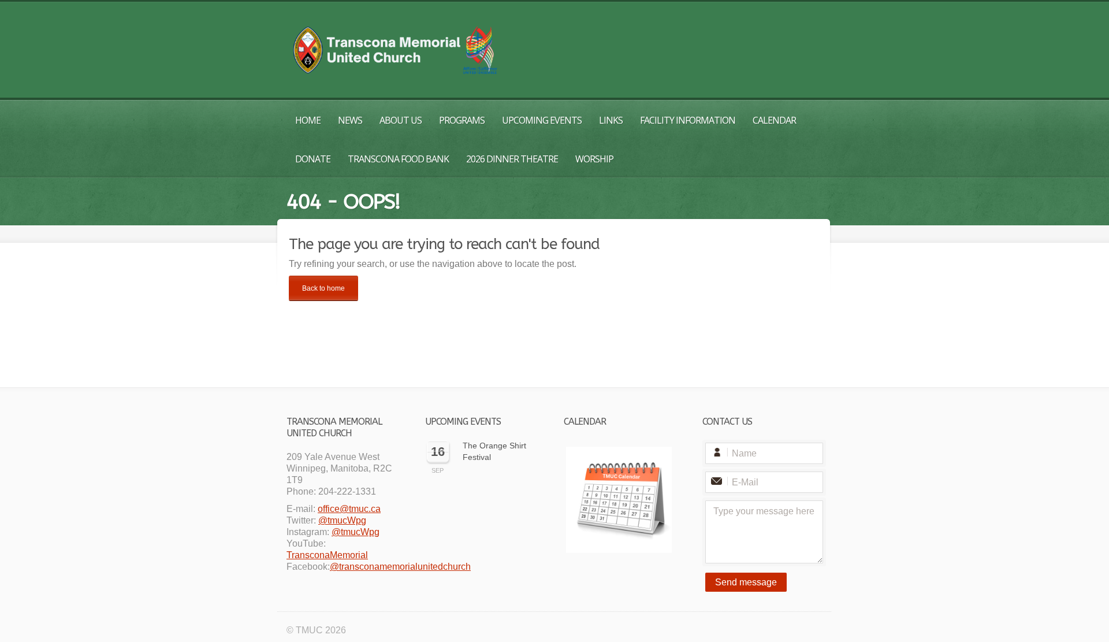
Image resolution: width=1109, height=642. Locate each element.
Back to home (323, 288)
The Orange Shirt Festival (494, 451)
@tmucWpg (342, 520)
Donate (312, 159)
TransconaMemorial (327, 555)
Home (308, 120)
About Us (400, 120)
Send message (746, 582)
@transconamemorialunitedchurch (400, 567)
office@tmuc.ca (349, 509)
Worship (594, 159)
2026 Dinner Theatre (512, 159)
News (350, 120)
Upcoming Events (542, 120)
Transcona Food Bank (398, 159)
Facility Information (687, 120)
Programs (462, 120)
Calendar (774, 120)
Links (611, 120)
